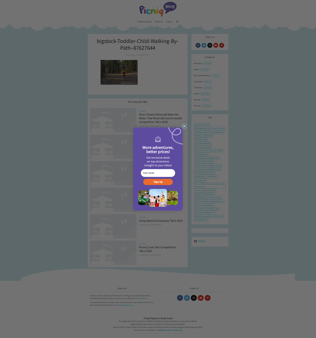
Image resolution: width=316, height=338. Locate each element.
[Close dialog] (184, 126)
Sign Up (158, 182)
